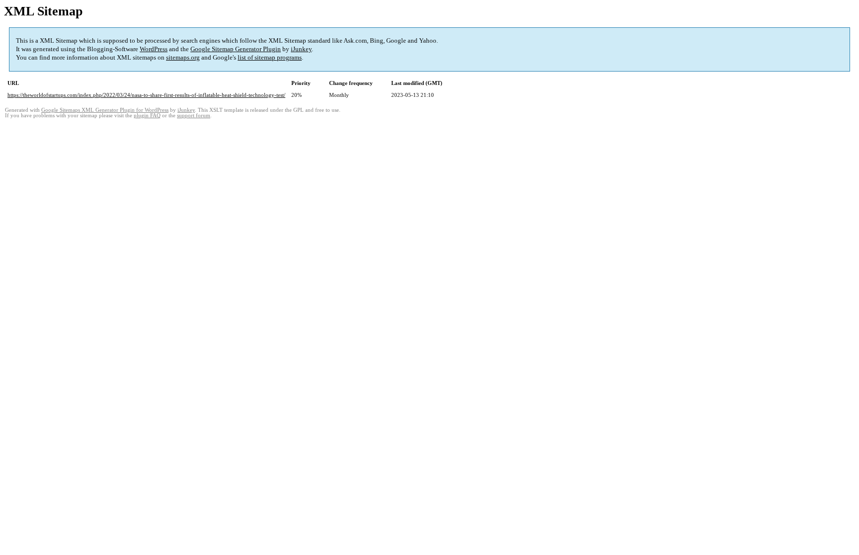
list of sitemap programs (270, 57)
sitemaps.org (183, 57)
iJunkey (301, 49)
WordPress (154, 49)
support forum (193, 115)
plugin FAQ (147, 115)
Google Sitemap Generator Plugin (235, 49)
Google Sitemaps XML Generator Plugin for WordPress (105, 110)
